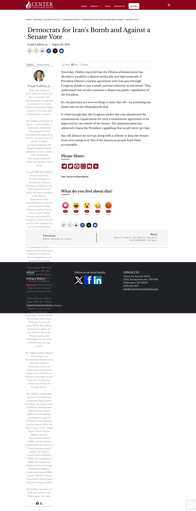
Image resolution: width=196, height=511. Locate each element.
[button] (29, 50)
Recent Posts (43, 65)
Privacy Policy (35, 278)
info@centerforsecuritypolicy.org (140, 289)
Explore (94, 6)
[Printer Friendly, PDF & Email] (75, 65)
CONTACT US (131, 272)
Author (30, 65)
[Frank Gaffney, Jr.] (39, 75)
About (84, 6)
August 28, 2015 (61, 44)
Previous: (57, 237)
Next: (136, 237)
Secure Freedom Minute (77, 177)
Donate (133, 6)
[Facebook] (37, 503)
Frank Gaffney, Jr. (37, 44)
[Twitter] (41, 503)
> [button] (169, 4)
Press (107, 6)
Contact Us (119, 6)
